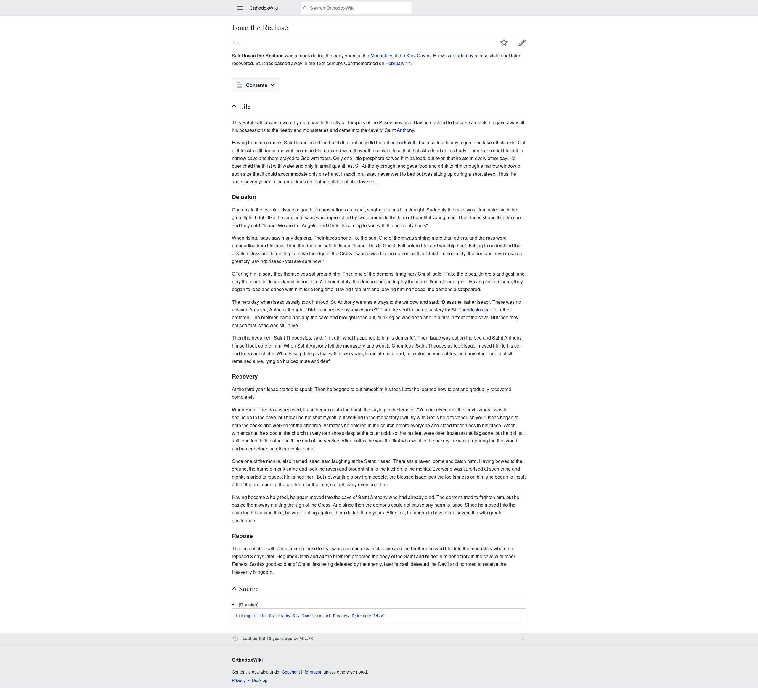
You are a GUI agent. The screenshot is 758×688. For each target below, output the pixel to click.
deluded (458, 55)
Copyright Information (302, 672)
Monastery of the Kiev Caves (400, 55)
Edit (522, 42)
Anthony (405, 130)
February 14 (398, 63)
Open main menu (240, 8)
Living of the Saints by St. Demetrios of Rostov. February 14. (308, 615)
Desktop (259, 680)
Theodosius (470, 309)
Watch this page (504, 42)
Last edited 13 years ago (268, 638)
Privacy (238, 680)
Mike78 (306, 638)
